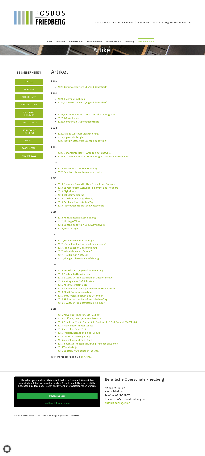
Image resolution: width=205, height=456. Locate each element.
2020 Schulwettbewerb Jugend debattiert (81, 172)
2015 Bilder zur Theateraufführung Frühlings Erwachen (87, 343)
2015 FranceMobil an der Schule (75, 325)
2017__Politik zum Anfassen (72, 255)
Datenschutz (75, 415)
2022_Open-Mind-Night (70, 137)
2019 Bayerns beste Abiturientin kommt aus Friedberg (87, 187)
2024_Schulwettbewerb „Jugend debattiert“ (82, 102)
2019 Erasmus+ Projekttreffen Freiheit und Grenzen (86, 184)
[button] (7, 449)
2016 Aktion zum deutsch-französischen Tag (82, 299)
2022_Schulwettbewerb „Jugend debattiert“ (82, 140)
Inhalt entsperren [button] (57, 396)
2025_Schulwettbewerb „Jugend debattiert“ (82, 87)
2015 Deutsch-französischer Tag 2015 (78, 350)
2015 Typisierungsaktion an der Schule (78, 332)
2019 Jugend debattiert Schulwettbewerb (80, 205)
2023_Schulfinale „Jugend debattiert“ (78, 121)
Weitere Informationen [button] (57, 403)
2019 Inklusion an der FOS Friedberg (77, 168)
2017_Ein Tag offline (68, 221)
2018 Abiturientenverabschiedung (76, 217)
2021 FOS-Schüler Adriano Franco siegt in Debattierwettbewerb (92, 156)
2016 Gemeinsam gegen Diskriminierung (80, 270)
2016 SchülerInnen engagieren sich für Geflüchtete (86, 288)
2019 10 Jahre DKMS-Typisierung (75, 198)
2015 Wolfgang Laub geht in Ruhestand (79, 318)
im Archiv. (86, 356)
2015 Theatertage (67, 347)
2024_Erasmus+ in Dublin (71, 99)
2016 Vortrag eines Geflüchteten (75, 281)
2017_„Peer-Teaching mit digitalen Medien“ (81, 244)
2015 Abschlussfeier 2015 (71, 329)
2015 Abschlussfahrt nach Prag (74, 340)
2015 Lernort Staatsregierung (73, 336)
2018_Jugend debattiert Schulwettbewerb (81, 224)
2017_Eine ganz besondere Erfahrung (78, 258)
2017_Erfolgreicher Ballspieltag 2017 (77, 240)
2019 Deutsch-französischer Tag (75, 202)
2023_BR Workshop (68, 118)
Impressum (63, 415)
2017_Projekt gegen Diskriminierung (77, 247)
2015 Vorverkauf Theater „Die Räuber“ (78, 314)
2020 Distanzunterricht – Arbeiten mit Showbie (84, 152)
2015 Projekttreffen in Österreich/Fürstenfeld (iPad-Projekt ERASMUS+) (97, 322)
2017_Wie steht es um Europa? (74, 251)
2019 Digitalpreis (66, 191)
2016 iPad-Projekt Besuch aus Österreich (80, 295)
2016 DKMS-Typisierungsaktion (74, 292)
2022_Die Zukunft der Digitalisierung (77, 133)
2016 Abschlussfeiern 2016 (72, 284)
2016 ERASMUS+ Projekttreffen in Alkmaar (80, 302)
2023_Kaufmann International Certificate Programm (86, 114)
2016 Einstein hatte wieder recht (75, 274)
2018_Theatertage (67, 228)
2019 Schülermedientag (70, 195)
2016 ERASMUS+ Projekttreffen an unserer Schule (85, 277)
